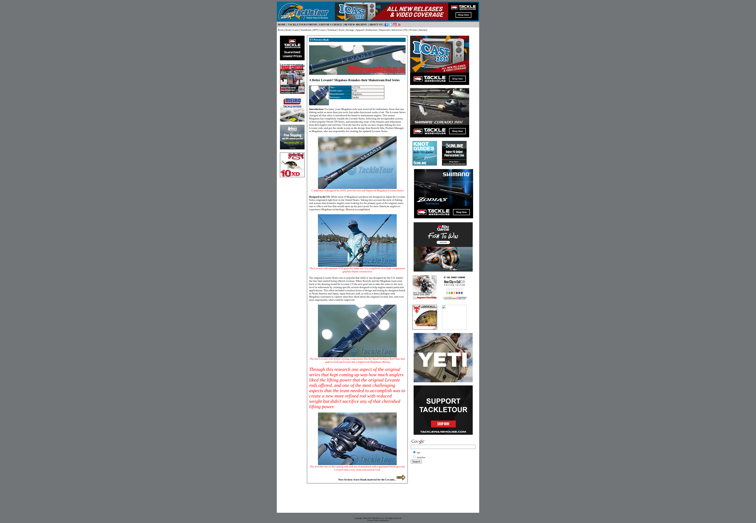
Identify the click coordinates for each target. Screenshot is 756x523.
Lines (322, 29)
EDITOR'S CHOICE (330, 24)
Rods (288, 29)
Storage (350, 29)
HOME (282, 24)
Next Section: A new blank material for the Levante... (367, 479)
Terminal (332, 29)
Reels (281, 29)
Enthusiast (371, 29)
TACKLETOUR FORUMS (302, 24)
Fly (406, 29)
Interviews (397, 29)
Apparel (360, 29)
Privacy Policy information (378, 520)
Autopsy (423, 29)
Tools (341, 29)
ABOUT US (375, 24)
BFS (315, 29)
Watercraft (384, 29)
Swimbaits (305, 29)
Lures (296, 29)
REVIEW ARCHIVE (355, 24)
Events (413, 29)
